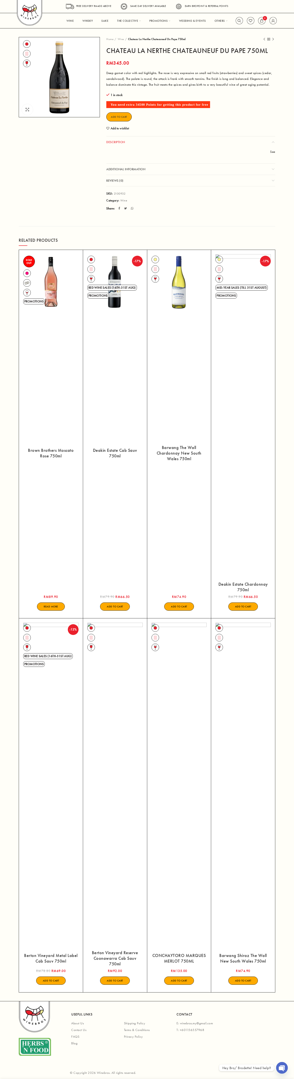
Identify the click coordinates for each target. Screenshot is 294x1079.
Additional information (125, 169)
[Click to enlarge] (27, 109)
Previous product (264, 39)
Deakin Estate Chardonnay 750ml (243, 587)
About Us (77, 1023)
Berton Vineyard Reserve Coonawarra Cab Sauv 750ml (115, 958)
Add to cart (119, 117)
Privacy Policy (133, 1036)
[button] (115, 606)
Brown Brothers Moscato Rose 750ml (51, 453)
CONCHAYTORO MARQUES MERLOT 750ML (179, 958)
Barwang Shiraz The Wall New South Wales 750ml (243, 958)
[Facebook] (120, 208)
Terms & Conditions (137, 1030)
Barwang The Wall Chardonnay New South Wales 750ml (179, 453)
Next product (273, 39)
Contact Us (78, 1030)
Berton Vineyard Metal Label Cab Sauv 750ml (51, 958)
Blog (74, 1043)
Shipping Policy (134, 1023)
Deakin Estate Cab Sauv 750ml (115, 453)
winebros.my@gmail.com (196, 1023)
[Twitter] (126, 208)
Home (109, 39)
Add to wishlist (120, 128)
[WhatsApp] (132, 208)
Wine (121, 39)
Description (115, 142)
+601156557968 (192, 1030)
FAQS (75, 1036)
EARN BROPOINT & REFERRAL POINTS (206, 6)
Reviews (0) (115, 181)
